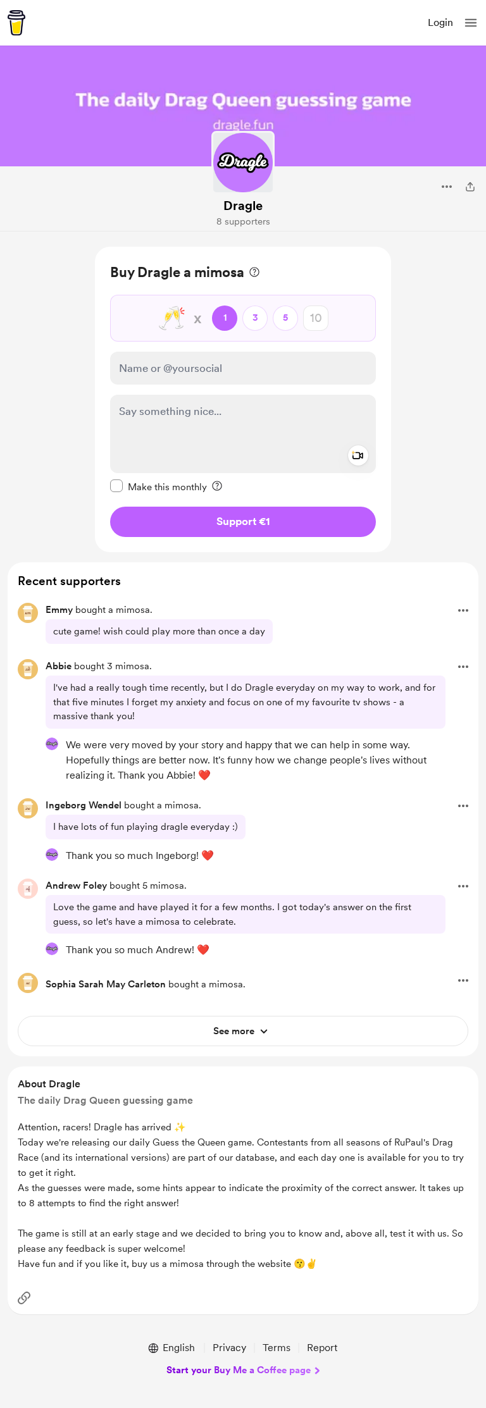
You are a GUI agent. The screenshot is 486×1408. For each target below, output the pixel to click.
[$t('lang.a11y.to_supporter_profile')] (52, 743)
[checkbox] (158, 486)
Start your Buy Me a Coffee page (238, 1370)
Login (440, 22)
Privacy (229, 1348)
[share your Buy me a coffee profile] (470, 186)
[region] (243, 399)
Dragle (243, 205)
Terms (276, 1348)
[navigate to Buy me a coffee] (16, 22)
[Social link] (24, 1298)
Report (322, 1348)
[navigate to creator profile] (243, 162)
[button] (470, 22)
